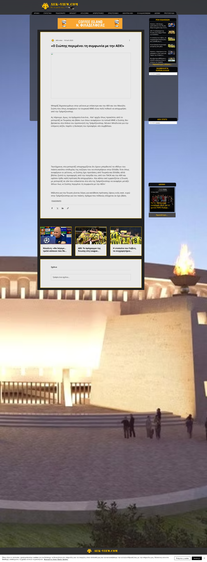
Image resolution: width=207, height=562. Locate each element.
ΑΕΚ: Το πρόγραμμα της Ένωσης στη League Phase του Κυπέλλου (89, 249)
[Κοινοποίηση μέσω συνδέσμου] (68, 208)
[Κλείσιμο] (204, 558)
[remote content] (91, 146)
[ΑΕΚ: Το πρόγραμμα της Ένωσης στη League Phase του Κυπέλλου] (90, 235)
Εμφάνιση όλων (136, 223)
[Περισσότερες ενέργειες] (129, 40)
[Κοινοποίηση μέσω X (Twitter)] (57, 208)
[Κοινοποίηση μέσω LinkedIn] (63, 208)
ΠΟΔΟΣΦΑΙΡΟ (56, 201)
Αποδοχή (197, 558)
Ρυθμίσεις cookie (182, 558)
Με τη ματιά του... (58, 7)
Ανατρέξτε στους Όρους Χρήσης (56, 559)
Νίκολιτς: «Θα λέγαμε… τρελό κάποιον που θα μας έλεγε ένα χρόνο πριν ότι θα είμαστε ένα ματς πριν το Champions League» (55, 249)
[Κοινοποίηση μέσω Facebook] (52, 208)
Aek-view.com (64, 4)
